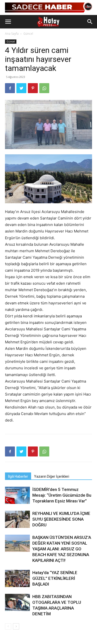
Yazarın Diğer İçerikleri (51, 476)
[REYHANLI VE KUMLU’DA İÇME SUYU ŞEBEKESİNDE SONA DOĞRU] (17, 519)
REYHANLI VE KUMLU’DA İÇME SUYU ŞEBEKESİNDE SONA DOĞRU (61, 519)
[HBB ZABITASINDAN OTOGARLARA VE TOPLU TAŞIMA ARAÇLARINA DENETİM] (17, 602)
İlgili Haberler (18, 476)
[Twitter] (21, 88)
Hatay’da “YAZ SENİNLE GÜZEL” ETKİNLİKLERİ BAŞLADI (54, 578)
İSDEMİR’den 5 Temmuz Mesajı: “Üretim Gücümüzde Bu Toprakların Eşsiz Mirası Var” (61, 495)
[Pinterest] (33, 88)
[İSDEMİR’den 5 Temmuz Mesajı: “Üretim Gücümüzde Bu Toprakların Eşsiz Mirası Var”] (17, 495)
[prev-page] (8, 626)
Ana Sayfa (12, 33)
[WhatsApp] (44, 88)
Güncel (28, 33)
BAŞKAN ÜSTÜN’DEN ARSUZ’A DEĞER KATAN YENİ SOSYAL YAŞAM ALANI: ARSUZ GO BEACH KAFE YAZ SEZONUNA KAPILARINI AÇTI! (61, 549)
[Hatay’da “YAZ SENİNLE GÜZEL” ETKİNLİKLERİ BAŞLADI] (17, 578)
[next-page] (16, 626)
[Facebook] (10, 88)
